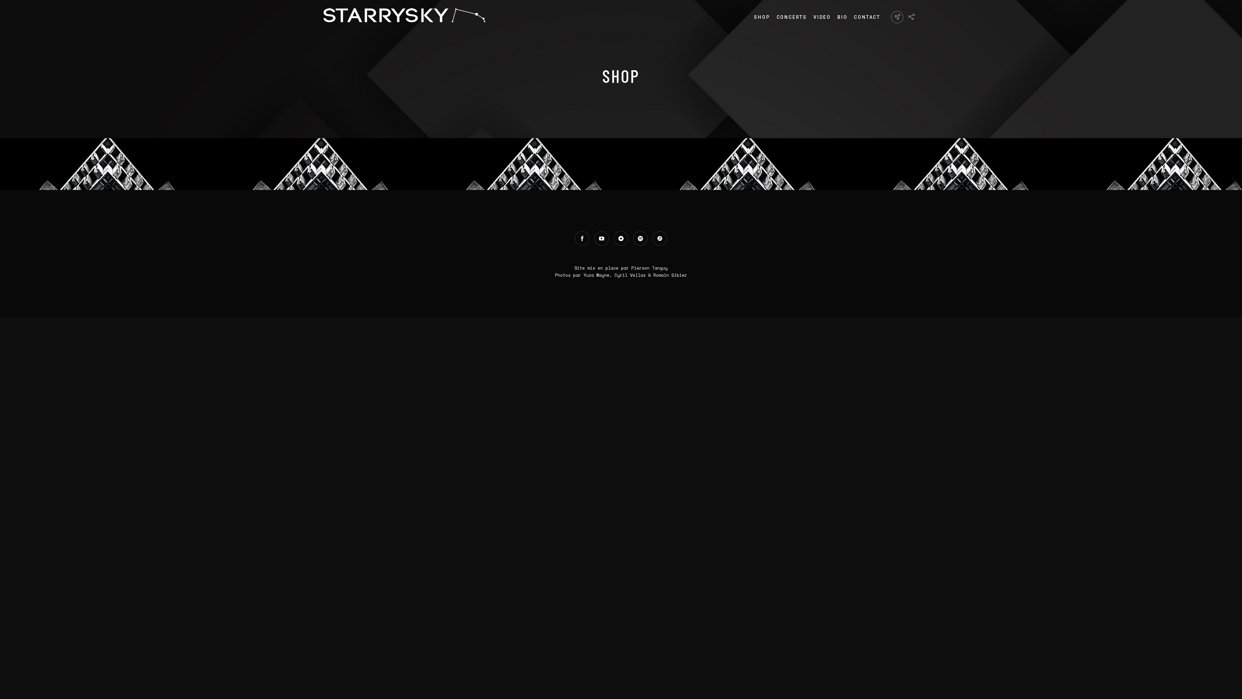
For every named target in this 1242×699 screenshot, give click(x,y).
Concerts (792, 17)
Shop (762, 17)
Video (822, 17)
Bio (842, 17)
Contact (867, 17)
